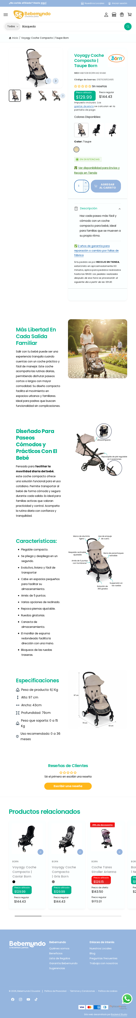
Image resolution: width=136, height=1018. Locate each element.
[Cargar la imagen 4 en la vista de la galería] (56, 96)
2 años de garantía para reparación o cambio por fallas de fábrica (96, 250)
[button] (6, 14)
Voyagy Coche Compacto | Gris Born (64, 871)
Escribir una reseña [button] (68, 786)
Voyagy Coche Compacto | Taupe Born (45, 38)
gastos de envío (84, 106)
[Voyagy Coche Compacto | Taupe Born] (81, 130)
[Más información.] (127, 999)
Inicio (15, 38)
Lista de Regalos (59, 958)
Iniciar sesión (119, 3)
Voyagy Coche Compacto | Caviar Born (24, 871)
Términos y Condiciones (82, 991)
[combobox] (76, 26)
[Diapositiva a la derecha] (55, 81)
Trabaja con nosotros (104, 963)
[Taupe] (76, 149)
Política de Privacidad (55, 991)
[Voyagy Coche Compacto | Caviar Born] (97, 130)
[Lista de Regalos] (122, 14)
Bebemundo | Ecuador (28, 991)
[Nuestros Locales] (114, 14)
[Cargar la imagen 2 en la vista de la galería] (29, 96)
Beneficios (56, 953)
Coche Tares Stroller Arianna (104, 869)
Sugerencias (57, 968)
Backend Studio (119, 1014)
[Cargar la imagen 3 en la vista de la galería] (42, 96)
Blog (92, 953)
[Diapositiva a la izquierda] (48, 81)
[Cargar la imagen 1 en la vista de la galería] (15, 96)
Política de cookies (107, 991)
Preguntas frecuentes (103, 958)
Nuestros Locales (94, 3)
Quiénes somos (59, 948)
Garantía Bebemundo (63, 963)
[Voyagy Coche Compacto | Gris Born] (112, 130)
